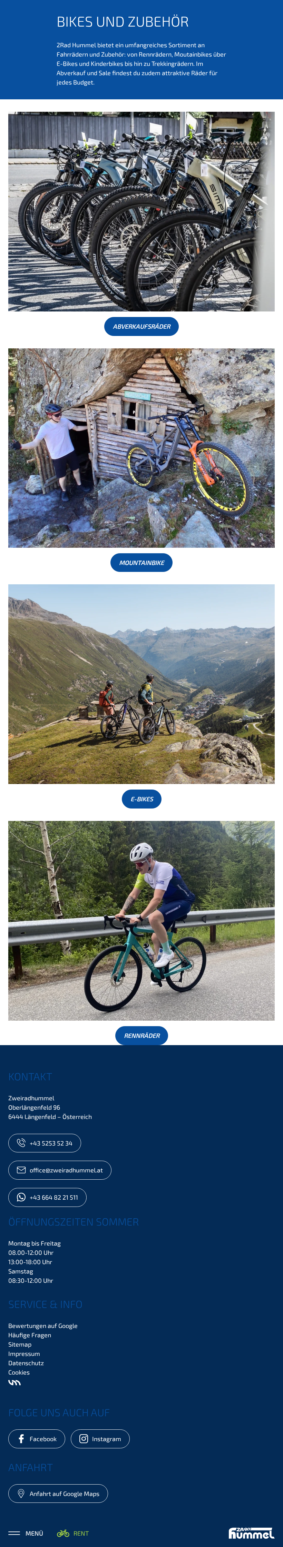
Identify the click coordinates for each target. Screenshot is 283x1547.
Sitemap (19, 1344)
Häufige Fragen (29, 1335)
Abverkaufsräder (141, 326)
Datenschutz (26, 1363)
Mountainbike (141, 562)
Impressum (24, 1353)
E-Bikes (141, 799)
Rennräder (141, 1035)
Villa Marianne (14, 1382)
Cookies (19, 1372)
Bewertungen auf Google (43, 1325)
